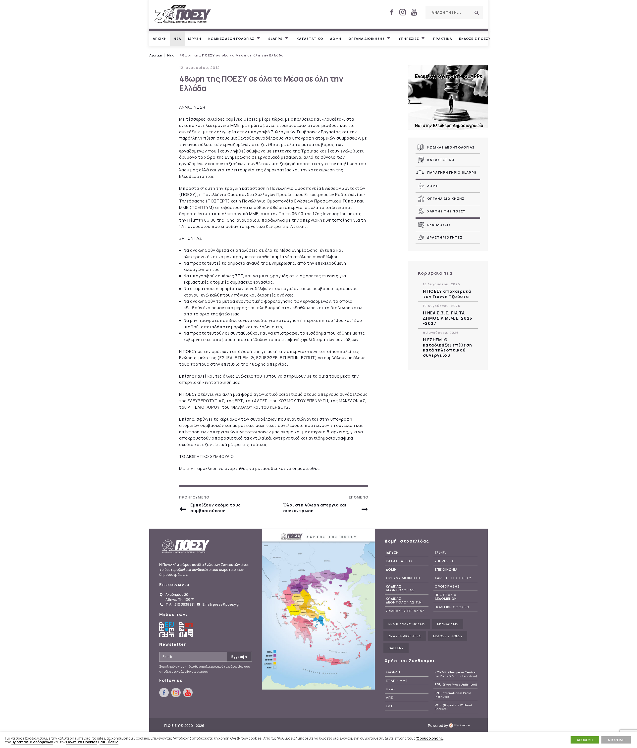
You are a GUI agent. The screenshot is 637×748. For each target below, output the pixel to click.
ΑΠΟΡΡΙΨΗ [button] (616, 740)
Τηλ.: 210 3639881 (180, 604)
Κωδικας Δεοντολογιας (451, 147)
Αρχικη (160, 38)
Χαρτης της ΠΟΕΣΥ (446, 211)
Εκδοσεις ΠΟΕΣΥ (474, 38)
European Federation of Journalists (166, 629)
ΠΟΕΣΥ (183, 14)
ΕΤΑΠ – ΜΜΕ (397, 681)
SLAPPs (275, 38)
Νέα (171, 55)
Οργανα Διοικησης (445, 198)
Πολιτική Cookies (81, 741)
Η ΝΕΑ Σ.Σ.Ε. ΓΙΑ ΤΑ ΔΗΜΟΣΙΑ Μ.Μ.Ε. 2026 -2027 (448, 318)
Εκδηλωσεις (439, 224)
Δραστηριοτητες (444, 237)
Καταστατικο (310, 38)
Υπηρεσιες (409, 38)
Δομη (335, 38)
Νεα (177, 38)
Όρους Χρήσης (429, 738)
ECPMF (456, 674)
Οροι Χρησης (447, 586)
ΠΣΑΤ (391, 689)
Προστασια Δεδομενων (446, 596)
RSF (453, 707)
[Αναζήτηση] (476, 12)
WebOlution (460, 725)
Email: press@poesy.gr (221, 604)
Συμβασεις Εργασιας (405, 611)
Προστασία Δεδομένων (32, 741)
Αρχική (155, 55)
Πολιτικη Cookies (452, 607)
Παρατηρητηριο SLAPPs (452, 172)
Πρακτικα (442, 38)
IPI (453, 694)
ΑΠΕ (389, 697)
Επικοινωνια (446, 569)
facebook (391, 12)
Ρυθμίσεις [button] (109, 741)
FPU (456, 684)
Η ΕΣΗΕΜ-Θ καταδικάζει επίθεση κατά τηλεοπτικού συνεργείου (447, 347)
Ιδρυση (194, 38)
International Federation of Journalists (186, 629)
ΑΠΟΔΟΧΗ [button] (585, 740)
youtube (414, 12)
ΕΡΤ (389, 706)
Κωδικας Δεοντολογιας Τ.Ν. (404, 600)
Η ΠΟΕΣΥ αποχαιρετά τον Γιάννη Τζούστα (447, 294)
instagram (402, 12)
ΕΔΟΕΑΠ (393, 672)
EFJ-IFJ (441, 552)
